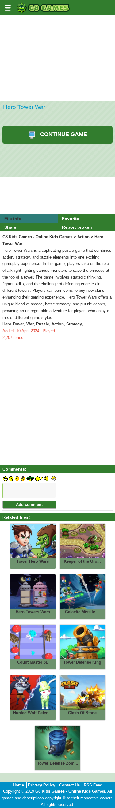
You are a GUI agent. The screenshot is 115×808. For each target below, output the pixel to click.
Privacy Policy (41, 785)
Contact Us (69, 785)
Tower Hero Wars (33, 561)
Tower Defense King (82, 662)
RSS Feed (93, 785)
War (30, 324)
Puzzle (42, 324)
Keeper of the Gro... (82, 561)
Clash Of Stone (82, 712)
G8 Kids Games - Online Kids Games (37, 237)
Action (83, 237)
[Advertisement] (57, 77)
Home (18, 785)
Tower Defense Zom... (57, 763)
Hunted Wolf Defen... (32, 712)
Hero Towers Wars (33, 611)
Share (10, 227)
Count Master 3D (32, 662)
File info (12, 218)
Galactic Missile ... (82, 611)
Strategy (74, 324)
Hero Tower (13, 324)
